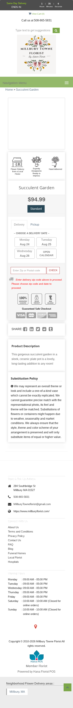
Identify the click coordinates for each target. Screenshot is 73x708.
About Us (13, 527)
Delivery (19, 224)
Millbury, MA (17, 691)
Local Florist (15, 557)
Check (53, 270)
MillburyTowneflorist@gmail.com (32, 504)
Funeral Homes (17, 553)
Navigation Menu (15, 83)
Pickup (34, 224)
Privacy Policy (16, 535)
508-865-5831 (21, 496)
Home (9, 89)
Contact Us (14, 540)
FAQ (10, 544)
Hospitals (13, 561)
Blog (10, 548)
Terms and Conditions (20, 531)
